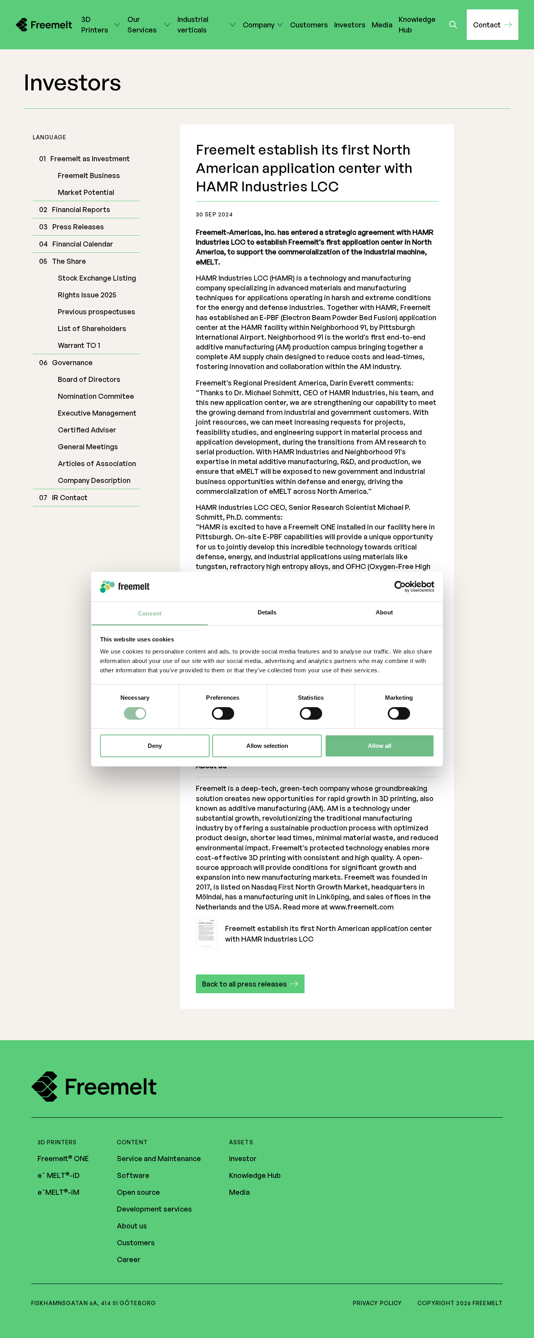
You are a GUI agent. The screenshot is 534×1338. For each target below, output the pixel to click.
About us (132, 1225)
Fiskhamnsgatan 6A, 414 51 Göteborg (93, 1303)
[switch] (223, 713)
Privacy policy (377, 1303)
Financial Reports (81, 209)
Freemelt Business (89, 175)
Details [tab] (267, 612)
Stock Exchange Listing (97, 278)
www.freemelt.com (362, 906)
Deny (155, 745)
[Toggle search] (453, 25)
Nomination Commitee (96, 396)
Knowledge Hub (417, 24)
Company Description (94, 480)
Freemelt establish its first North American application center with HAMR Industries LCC (328, 933)
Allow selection (267, 745)
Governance (72, 362)
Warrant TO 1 (79, 345)
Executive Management (97, 413)
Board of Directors (89, 379)
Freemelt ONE (63, 1158)
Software (133, 1175)
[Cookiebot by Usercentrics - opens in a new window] (400, 586)
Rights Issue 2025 (87, 294)
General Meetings (88, 446)
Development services (154, 1209)
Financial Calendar (82, 244)
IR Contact (70, 497)
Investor (242, 1158)
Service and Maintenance (159, 1158)
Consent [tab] (149, 613)
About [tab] (384, 612)
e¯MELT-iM (58, 1192)
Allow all (379, 745)
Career (128, 1259)
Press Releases (78, 226)
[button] (492, 24)
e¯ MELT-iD (59, 1175)
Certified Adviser (87, 429)
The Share (69, 261)
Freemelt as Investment (90, 158)
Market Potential (86, 192)
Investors (350, 24)
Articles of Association (97, 463)
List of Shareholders (92, 328)
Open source (138, 1192)
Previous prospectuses (96, 311)
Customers (309, 24)
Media (382, 24)
